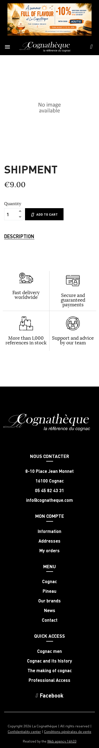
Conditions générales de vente (67, 731)
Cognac (49, 581)
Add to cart (47, 214)
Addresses (49, 541)
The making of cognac (50, 670)
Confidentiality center (24, 731)
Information (49, 531)
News (49, 610)
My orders (49, 550)
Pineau (49, 591)
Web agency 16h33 (61, 741)
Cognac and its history (49, 661)
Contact (49, 620)
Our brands (49, 601)
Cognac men (49, 651)
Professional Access (49, 680)
